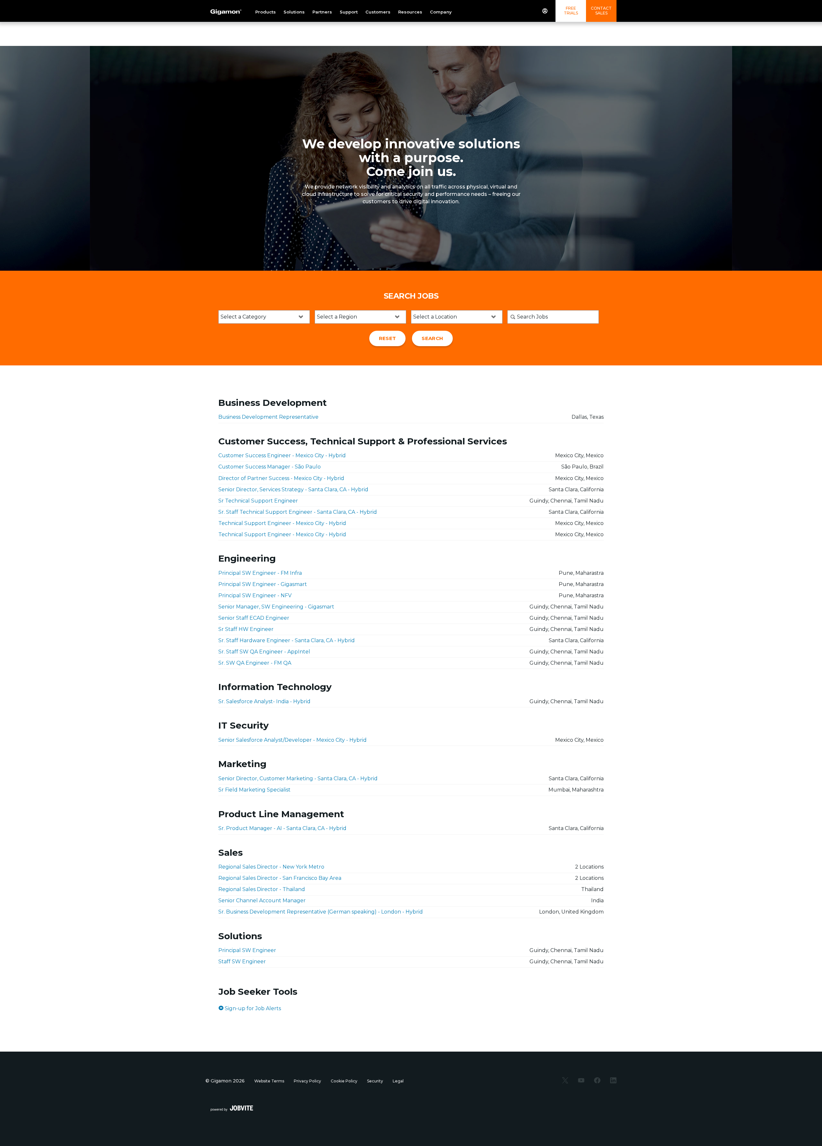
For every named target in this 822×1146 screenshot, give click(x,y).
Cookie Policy (344, 1081)
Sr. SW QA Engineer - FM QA (254, 663)
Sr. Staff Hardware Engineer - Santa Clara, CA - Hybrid (286, 640)
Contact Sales (601, 10)
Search (432, 338)
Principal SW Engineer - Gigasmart (262, 584)
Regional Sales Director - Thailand (261, 889)
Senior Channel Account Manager (262, 900)
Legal (398, 1081)
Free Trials (571, 10)
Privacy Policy (307, 1081)
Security (375, 1081)
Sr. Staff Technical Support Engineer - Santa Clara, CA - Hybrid (297, 512)
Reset (387, 338)
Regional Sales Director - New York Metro (271, 867)
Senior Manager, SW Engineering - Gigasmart (276, 607)
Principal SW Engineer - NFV (255, 595)
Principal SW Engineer (247, 950)
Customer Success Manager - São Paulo (269, 467)
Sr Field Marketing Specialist (254, 790)
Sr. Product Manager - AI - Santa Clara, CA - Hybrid (282, 828)
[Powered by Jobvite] (231, 1108)
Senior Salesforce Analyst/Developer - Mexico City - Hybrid (292, 740)
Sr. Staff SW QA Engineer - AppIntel (264, 652)
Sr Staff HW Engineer (246, 629)
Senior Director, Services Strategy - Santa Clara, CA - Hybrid (293, 489)
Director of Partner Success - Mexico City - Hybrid (281, 478)
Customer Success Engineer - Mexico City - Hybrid (282, 455)
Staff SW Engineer (242, 961)
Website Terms (269, 1081)
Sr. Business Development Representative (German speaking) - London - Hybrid (320, 912)
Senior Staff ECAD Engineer (253, 618)
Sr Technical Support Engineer (258, 501)
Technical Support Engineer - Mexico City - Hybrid (282, 523)
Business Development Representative (268, 417)
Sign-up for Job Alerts (252, 1008)
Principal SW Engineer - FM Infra (260, 573)
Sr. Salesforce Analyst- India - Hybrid (264, 701)
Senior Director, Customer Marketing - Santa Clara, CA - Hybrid (298, 778)
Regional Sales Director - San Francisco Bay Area (279, 878)
